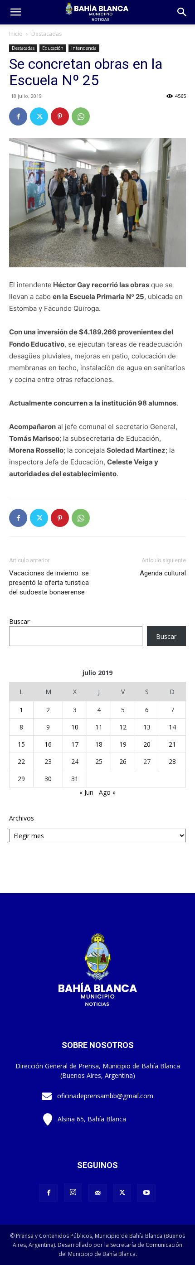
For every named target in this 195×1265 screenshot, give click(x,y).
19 (123, 744)
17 (74, 744)
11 (98, 727)
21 (172, 744)
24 (74, 761)
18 (98, 744)
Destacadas (46, 34)
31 (74, 778)
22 (21, 761)
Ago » (107, 792)
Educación (52, 48)
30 (48, 778)
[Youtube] (146, 1193)
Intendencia (84, 48)
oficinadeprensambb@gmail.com (105, 1095)
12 (123, 727)
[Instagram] (73, 1192)
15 (21, 744)
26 (123, 761)
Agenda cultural (163, 573)
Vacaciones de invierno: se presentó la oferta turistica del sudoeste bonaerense (49, 582)
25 (98, 761)
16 (48, 744)
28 (172, 761)
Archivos (21, 818)
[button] (182, 12)
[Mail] (97, 1193)
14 (172, 727)
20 (147, 744)
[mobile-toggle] (15, 12)
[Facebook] (18, 116)
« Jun (86, 792)
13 (147, 727)
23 (48, 761)
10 (74, 727)
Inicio (16, 34)
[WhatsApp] (81, 116)
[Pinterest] (60, 116)
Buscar (19, 621)
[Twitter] (39, 116)
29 (21, 778)
